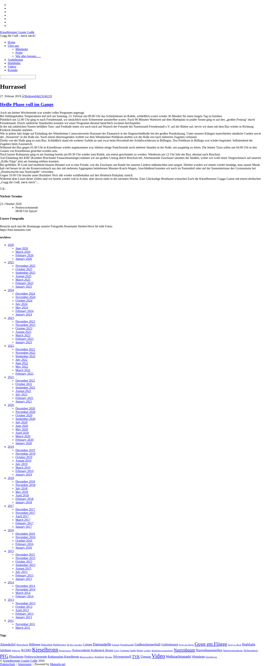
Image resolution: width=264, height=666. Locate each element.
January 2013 (23, 617)
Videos (12, 66)
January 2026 (23, 258)
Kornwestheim (81, 650)
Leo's (116, 650)
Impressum (25, 664)
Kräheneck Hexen (102, 650)
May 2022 (21, 366)
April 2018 (22, 495)
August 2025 (23, 276)
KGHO (26, 650)
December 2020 (25, 408)
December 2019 (25, 450)
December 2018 (25, 481)
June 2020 (21, 425)
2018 (11, 478)
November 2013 (25, 603)
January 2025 (23, 286)
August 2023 (23, 331)
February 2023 (24, 338)
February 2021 (24, 398)
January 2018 (23, 502)
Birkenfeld (46, 644)
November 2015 (25, 558)
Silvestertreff (122, 656)
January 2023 (23, 342)
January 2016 (23, 547)
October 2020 (23, 415)
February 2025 (24, 283)
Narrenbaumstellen (209, 650)
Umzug (146, 656)
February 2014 (24, 596)
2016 (11, 530)
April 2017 (22, 516)
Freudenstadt (127, 644)
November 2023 (25, 325)
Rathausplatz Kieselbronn (63, 656)
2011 (11, 620)
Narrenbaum (184, 650)
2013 (11, 599)
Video (158, 656)
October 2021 (23, 384)
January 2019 (23, 474)
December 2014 (25, 586)
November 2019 (25, 453)
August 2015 (23, 568)
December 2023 (25, 321)
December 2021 (25, 380)
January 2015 (23, 579)
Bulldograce (59, 644)
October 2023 (23, 328)
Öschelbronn (211, 657)
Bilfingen (34, 644)
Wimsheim (198, 656)
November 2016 (25, 537)
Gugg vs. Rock (234, 645)
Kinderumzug (65, 651)
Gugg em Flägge (211, 643)
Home (11, 42)
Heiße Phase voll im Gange (27, 104)
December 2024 (25, 293)
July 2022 (21, 359)
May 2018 (21, 492)
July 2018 (21, 488)
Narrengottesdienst (233, 650)
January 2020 (23, 443)
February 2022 (24, 373)
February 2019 (24, 471)
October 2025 (23, 269)
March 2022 (22, 370)
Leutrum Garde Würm (131, 650)
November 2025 (25, 265)
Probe (19, 52)
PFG (4, 656)
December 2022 (25, 349)
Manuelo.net (57, 664)
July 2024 (21, 304)
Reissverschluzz (87, 657)
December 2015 (25, 554)
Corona (87, 644)
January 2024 (23, 314)
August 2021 (23, 391)
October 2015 (23, 561)
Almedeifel (8, 644)
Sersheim (99, 656)
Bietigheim (22, 644)
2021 (11, 377)
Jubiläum (5, 650)
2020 (11, 405)
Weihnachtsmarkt (178, 656)
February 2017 (24, 523)
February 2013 (24, 613)
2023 (11, 318)
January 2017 (23, 526)
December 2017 (25, 509)
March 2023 (22, 335)
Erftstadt (115, 645)
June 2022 (21, 363)
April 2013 (22, 610)
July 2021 (21, 394)
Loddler (147, 651)
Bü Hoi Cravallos (74, 645)
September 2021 (25, 387)
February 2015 (24, 575)
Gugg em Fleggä (186, 645)
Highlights (14, 63)
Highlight (248, 644)
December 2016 (25, 533)
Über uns (13, 45)
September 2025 (25, 272)
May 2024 (21, 307)
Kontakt (13, 70)
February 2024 (24, 311)
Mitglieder (21, 49)
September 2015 (25, 565)
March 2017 (22, 519)
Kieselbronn (45, 649)
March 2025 (22, 279)
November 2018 (25, 485)
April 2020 (22, 432)
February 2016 (24, 544)
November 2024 (25, 297)
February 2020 (24, 439)
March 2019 (22, 467)
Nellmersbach (251, 650)
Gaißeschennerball (147, 644)
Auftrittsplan (15, 59)
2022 (11, 345)
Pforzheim (16, 656)
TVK (136, 656)
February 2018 (24, 499)
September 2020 (25, 418)
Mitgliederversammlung (162, 651)
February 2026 (24, 255)
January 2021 (23, 401)
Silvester (108, 657)
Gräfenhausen (169, 644)
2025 (11, 262)
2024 (11, 290)
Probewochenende (35, 656)
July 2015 (21, 572)
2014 (11, 582)
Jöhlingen (16, 651)
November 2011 (25, 624)
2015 (11, 551)
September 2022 (25, 356)
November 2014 (25, 589)
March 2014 (22, 592)
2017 (11, 505)
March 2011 (22, 627)
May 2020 (21, 429)
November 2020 (25, 412)
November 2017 (25, 512)
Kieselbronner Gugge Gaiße (20, 660)
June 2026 (21, 248)
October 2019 (23, 457)
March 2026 (22, 251)
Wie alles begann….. (28, 56)
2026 (11, 244)
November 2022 (25, 352)
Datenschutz (7, 664)
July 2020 (21, 422)
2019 (11, 446)
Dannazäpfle (102, 644)
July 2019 (21, 464)
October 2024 (23, 300)
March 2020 (22, 436)
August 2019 (23, 460)
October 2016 (23, 540)
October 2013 (23, 606)
